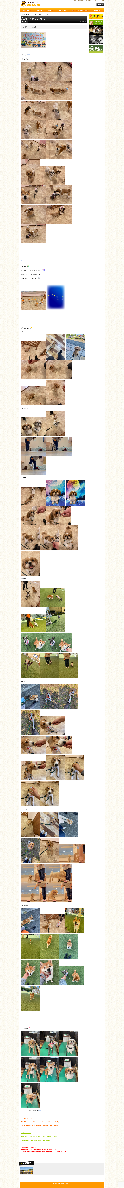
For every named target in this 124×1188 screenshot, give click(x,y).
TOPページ (23, 14)
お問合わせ (68, 1183)
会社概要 (62, 1183)
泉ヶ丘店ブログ (34, 14)
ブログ (28, 14)
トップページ (56, 1183)
